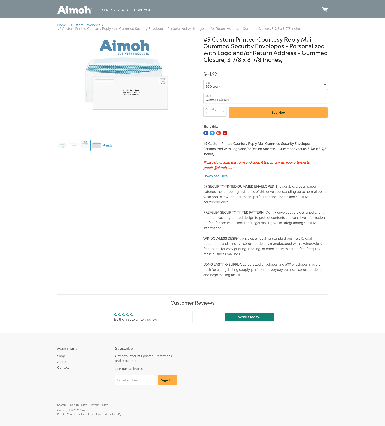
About (124, 10)
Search (61, 404)
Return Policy (78, 404)
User (316, 10)
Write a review (249, 317)
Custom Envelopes (85, 25)
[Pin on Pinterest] (225, 133)
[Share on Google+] (218, 133)
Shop (107, 10)
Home (62, 25)
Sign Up (167, 380)
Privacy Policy (99, 404)
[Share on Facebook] (205, 133)
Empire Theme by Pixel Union (75, 414)
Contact (142, 10)
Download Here (215, 176)
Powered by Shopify (108, 414)
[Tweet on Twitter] (212, 133)
